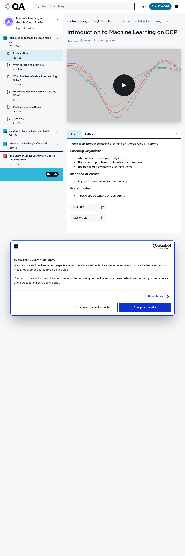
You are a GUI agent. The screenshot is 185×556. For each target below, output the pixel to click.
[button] (142, 6)
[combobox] (84, 6)
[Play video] (124, 85)
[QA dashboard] (15, 6)
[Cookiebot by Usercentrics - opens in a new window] (155, 246)
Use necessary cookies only (91, 307)
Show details (155, 296)
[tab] (74, 134)
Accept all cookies (145, 307)
